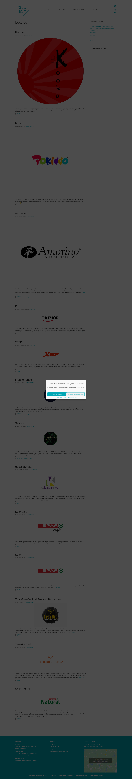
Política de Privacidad (67, 397)
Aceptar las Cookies (56, 394)
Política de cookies (58, 397)
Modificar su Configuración (75, 394)
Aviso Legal (74, 397)
